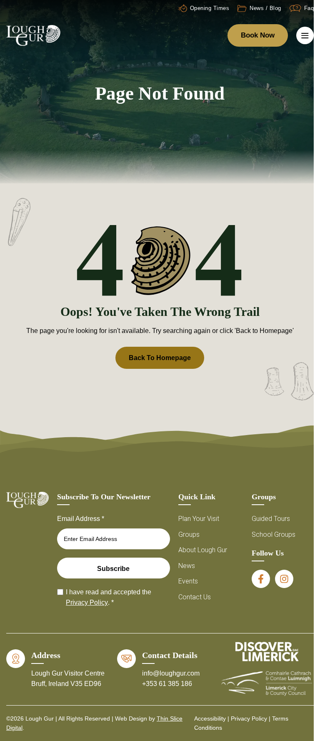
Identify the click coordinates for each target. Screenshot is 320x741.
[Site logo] (33, 34)
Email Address (80, 518)
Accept (157, 660)
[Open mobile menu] (305, 35)
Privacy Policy (157, 724)
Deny (157, 683)
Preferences (157, 706)
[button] (301, 577)
